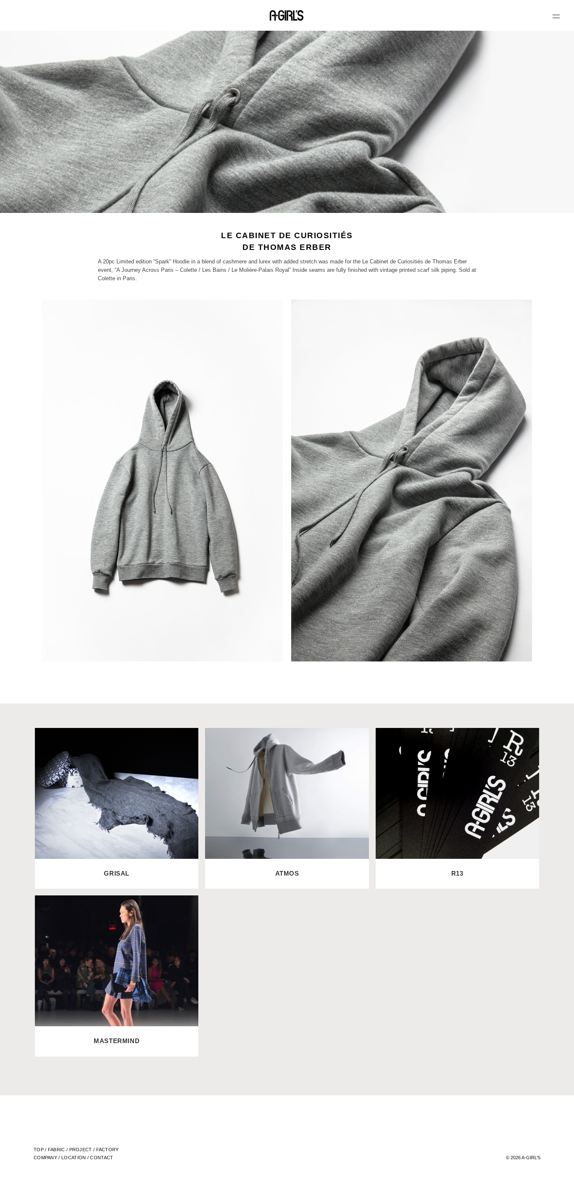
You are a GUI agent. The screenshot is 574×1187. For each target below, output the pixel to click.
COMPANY (45, 1157)
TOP (39, 1149)
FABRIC (56, 1149)
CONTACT (101, 1157)
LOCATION (73, 1157)
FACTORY (107, 1149)
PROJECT (80, 1149)
